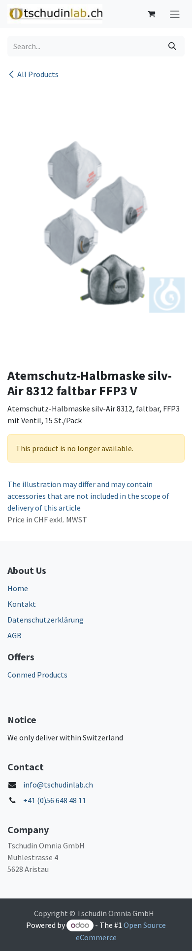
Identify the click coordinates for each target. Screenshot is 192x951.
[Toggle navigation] (175, 14)
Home (17, 588)
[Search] (172, 46)
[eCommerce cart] (151, 14)
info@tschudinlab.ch (58, 784)
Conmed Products (37, 674)
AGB (14, 635)
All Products (38, 74)
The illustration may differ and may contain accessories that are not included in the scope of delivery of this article (88, 496)
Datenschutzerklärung (45, 620)
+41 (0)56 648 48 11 (54, 800)
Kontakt (21, 604)
